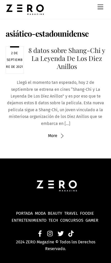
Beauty (56, 213)
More (52, 135)
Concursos (72, 220)
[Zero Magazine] (25, 12)
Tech (54, 220)
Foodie (87, 213)
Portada (24, 213)
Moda (41, 213)
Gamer (92, 220)
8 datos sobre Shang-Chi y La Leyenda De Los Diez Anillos (66, 58)
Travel (72, 213)
